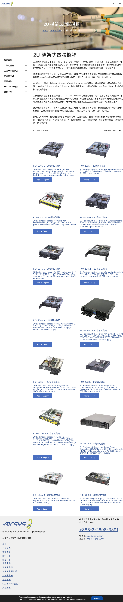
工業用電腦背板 (9, 571)
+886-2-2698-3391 (98, 529)
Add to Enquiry (43, 180)
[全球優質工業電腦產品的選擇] (7, 3)
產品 (4, 544)
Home (45, 30)
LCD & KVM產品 (10, 584)
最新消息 (6, 548)
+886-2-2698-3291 (94, 539)
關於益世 (6, 556)
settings (83, 599)
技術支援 (6, 552)
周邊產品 (6, 588)
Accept (97, 598)
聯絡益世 (6, 560)
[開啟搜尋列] (113, 3)
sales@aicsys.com (94, 536)
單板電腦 (6, 563)
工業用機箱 (55, 30)
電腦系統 (6, 579)
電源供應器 (7, 575)
